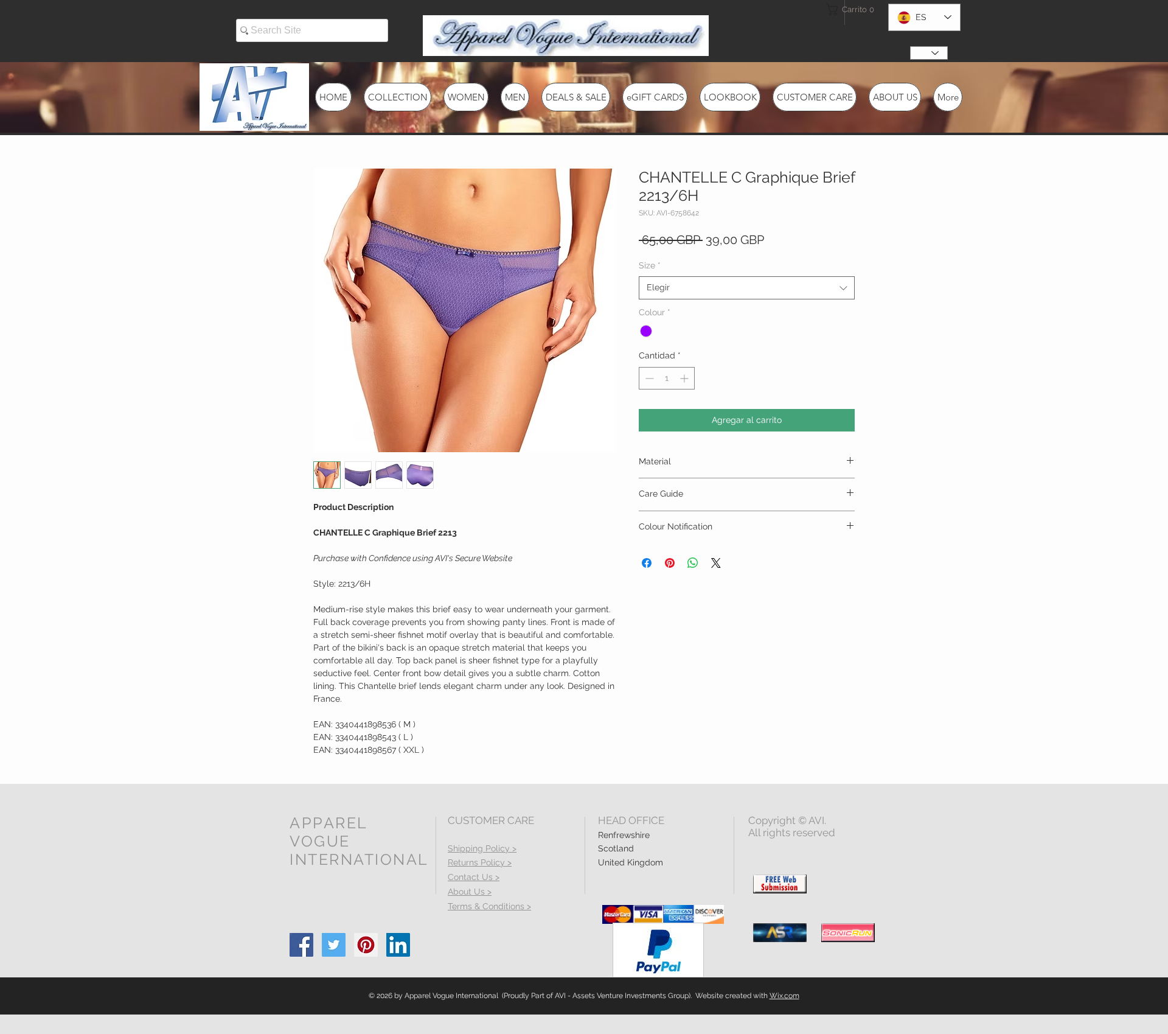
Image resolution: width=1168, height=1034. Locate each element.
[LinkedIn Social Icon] (398, 945)
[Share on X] (716, 563)
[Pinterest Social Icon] (366, 945)
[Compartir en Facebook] (646, 563)
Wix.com (784, 995)
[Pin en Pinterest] (669, 563)
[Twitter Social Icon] (334, 945)
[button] (848, 9)
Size (650, 265)
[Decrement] (648, 378)
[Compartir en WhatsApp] (693, 563)
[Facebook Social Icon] (301, 945)
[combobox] (747, 287)
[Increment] (685, 378)
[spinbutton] (667, 378)
